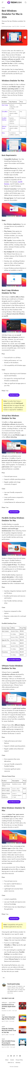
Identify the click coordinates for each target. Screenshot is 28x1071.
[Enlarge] (24, 140)
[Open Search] (25, 2)
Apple (3, 7)
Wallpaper (4, 1002)
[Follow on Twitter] (14, 1056)
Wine (3, 133)
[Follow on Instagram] (8, 1056)
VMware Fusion (4, 127)
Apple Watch (12, 1002)
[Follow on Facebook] (11, 1056)
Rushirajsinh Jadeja (7, 26)
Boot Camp (5, 105)
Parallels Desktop (4, 119)
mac (4, 977)
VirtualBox (4, 111)
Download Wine (14, 918)
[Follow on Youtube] (20, 1056)
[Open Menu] (2, 2)
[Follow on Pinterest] (17, 1056)
